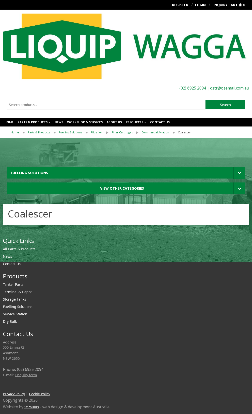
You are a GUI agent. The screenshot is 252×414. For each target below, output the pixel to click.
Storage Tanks (14, 299)
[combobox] (106, 104)
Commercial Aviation (155, 132)
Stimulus (31, 407)
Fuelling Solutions (70, 132)
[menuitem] (19, 132)
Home (9, 122)
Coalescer (184, 132)
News (58, 122)
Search (225, 104)
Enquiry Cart (225, 4)
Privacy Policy (14, 394)
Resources (134, 122)
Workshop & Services (85, 122)
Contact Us (160, 122)
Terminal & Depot (17, 291)
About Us (114, 122)
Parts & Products (32, 122)
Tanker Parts (13, 284)
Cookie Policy (39, 394)
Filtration (97, 132)
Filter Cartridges (122, 132)
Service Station (15, 314)
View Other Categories (122, 188)
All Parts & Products (19, 249)
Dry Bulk (10, 321)
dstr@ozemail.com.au (229, 88)
